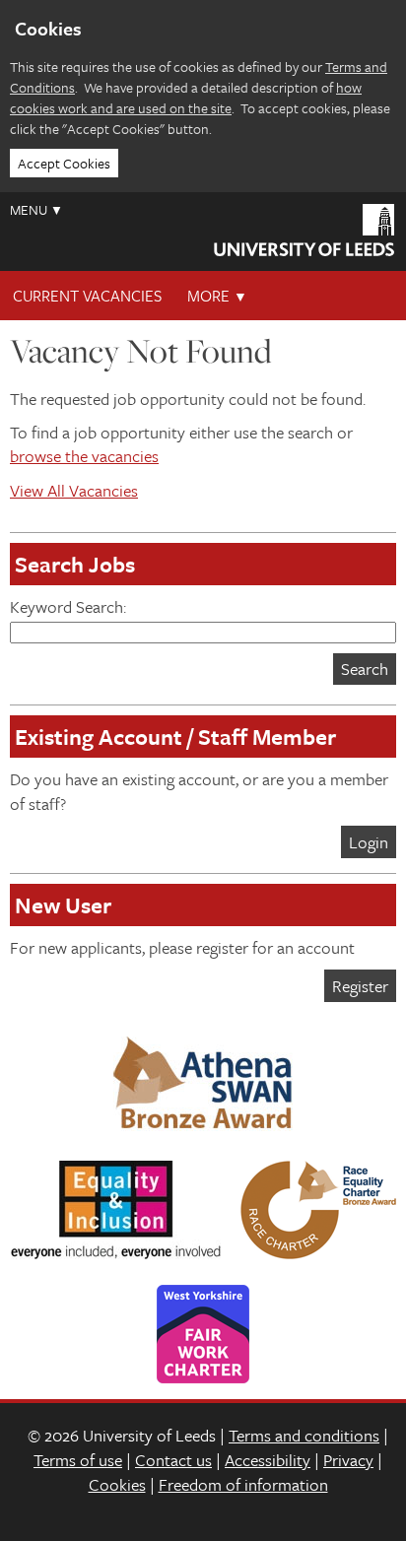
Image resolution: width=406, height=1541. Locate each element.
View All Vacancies (74, 490)
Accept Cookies (64, 163)
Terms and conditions (304, 1435)
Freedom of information (243, 1484)
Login (368, 842)
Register (360, 985)
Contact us (173, 1459)
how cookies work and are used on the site (186, 97)
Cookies (117, 1484)
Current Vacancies (87, 295)
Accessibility (267, 1459)
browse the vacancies (84, 455)
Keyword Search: (68, 606)
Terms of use (78, 1459)
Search (364, 668)
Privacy (348, 1459)
